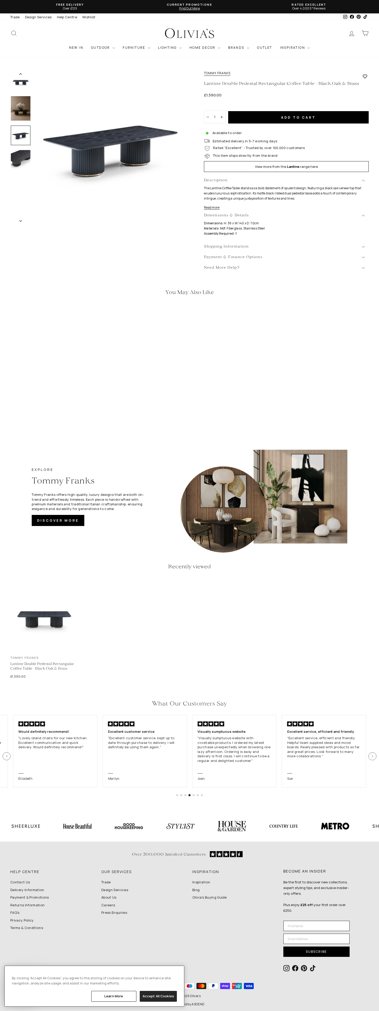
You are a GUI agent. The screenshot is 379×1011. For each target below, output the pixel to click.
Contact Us (20, 882)
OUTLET (264, 47)
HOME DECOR (203, 47)
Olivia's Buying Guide (209, 897)
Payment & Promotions (29, 897)
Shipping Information (226, 247)
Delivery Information (27, 889)
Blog (196, 889)
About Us (109, 897)
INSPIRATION (293, 47)
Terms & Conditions (26, 927)
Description (216, 180)
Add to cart (298, 117)
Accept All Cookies (158, 996)
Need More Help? (222, 268)
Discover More (58, 520)
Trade (15, 17)
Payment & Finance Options (233, 257)
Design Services (38, 17)
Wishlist (89, 17)
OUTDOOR (101, 47)
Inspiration (201, 882)
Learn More (113, 996)
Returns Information (27, 905)
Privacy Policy (22, 920)
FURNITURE (134, 47)
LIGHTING (168, 47)
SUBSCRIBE (316, 951)
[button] (7, 756)
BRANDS (236, 47)
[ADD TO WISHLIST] (365, 76)
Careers (108, 905)
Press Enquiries (114, 912)
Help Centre (67, 17)
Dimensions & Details (226, 215)
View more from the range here (286, 166)
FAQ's (15, 912)
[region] (94, 986)
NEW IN (76, 47)
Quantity (214, 106)
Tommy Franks (217, 73)
